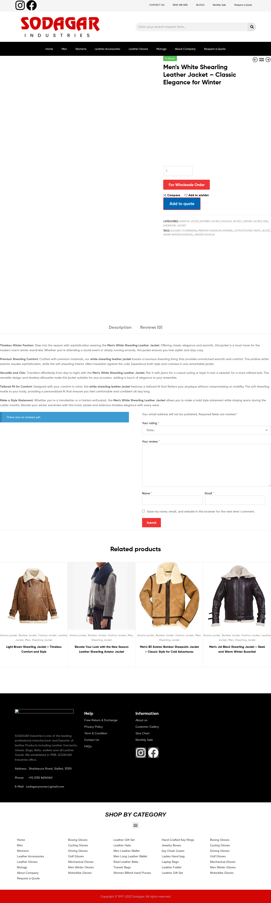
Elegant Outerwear (183, 230)
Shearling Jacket (174, 225)
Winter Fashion (205, 234)
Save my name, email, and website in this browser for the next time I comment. (201, 511)
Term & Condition (95, 733)
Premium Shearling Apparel (215, 230)
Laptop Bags (170, 861)
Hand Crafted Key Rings (178, 839)
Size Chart (142, 733)
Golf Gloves (76, 856)
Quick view (44, 599)
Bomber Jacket (210, 221)
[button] (135, 825)
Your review (151, 441)
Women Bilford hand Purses (132, 872)
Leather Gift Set (124, 839)
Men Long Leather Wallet (130, 856)
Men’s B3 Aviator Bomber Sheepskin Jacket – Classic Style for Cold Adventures (169, 649)
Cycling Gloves (78, 845)
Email (209, 493)
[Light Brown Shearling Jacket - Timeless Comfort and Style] (255, 60)
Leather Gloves (138, 49)
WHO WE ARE (180, 5)
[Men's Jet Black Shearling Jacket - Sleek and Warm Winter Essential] (268, 60)
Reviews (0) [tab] (151, 327)
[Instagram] (20, 5)
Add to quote (182, 203)
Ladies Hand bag (173, 856)
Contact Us (91, 739)
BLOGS (200, 5)
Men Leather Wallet (126, 850)
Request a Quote (243, 5)
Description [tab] (120, 327)
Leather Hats (122, 845)
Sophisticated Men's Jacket (252, 230)
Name (147, 493)
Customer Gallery (147, 726)
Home (49, 49)
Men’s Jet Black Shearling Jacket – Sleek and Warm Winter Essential (237, 649)
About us (141, 720)
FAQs (88, 746)
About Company (185, 49)
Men (64, 49)
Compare (173, 195)
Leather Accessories (107, 49)
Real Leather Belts (125, 861)
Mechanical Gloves (81, 861)
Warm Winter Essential (178, 234)
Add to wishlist (198, 195)
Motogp (161, 49)
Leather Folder (172, 867)
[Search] (251, 27)
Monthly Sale (219, 5)
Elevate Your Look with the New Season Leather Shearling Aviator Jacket (102, 649)
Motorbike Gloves (80, 872)
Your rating (150, 423)
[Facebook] (31, 5)
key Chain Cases (173, 850)
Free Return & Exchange (101, 720)
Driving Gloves (78, 850)
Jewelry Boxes (171, 845)
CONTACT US (156, 5)
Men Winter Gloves (81, 867)
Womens (80, 49)
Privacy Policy (93, 726)
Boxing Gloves (77, 839)
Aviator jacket (189, 221)
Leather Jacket (252, 221)
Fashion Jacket (231, 221)
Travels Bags (122, 867)
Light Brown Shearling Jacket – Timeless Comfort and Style (34, 649)
